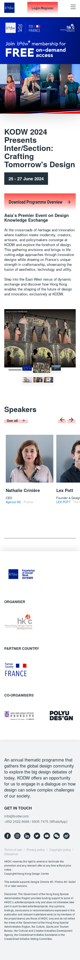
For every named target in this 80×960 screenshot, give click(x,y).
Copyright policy (60, 849)
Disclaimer (11, 854)
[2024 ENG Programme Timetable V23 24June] (40, 210)
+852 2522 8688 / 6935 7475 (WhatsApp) (35, 821)
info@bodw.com (16, 816)
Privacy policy (35, 849)
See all (12, 420)
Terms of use (13, 849)
